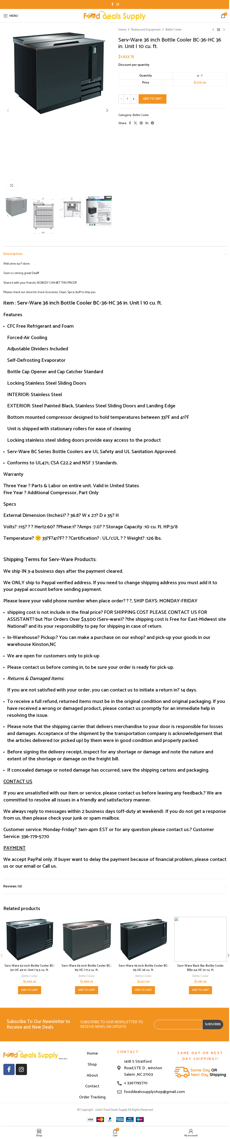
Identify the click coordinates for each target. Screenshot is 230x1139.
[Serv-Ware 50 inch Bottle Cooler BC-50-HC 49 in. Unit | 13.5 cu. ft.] (29, 939)
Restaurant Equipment (146, 29)
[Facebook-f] (9, 1069)
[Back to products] (218, 30)
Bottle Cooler (174, 29)
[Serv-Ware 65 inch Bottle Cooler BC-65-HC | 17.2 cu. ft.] (86, 939)
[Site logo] (115, 15)
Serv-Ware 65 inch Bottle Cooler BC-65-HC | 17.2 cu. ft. (86, 968)
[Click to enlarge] (12, 185)
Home (122, 29)
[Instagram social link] (117, 4)
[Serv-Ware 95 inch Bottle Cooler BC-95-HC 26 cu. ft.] (143, 939)
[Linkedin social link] (147, 123)
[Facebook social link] (112, 4)
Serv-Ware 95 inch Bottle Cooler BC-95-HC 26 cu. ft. (143, 968)
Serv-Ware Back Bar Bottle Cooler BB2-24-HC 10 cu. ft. (200, 968)
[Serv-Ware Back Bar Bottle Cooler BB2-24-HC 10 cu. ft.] (200, 939)
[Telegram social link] (152, 123)
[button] (7, 110)
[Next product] (224, 30)
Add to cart (152, 99)
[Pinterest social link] (141, 123)
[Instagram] (21, 1069)
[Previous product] (213, 30)
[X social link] (135, 123)
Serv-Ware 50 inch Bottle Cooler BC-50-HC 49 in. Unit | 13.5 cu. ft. (29, 968)
